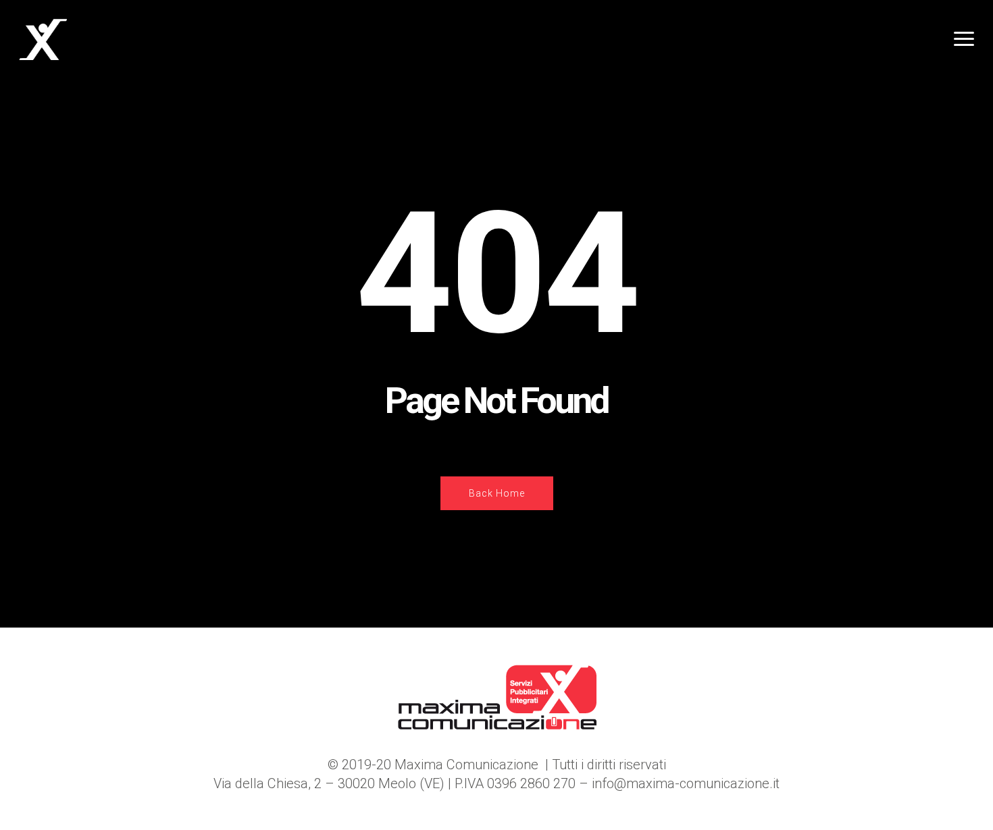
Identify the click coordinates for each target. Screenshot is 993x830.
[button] (963, 39)
